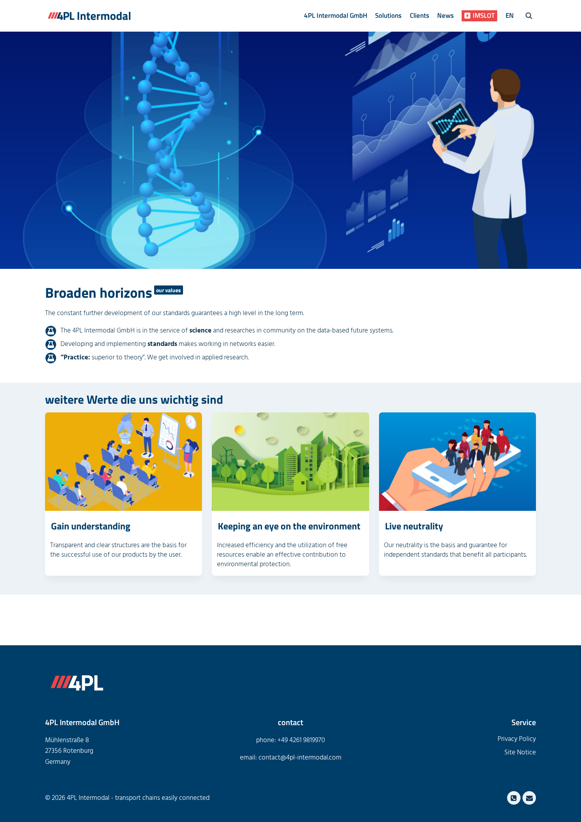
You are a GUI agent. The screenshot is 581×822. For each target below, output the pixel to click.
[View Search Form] (529, 16)
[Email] (529, 798)
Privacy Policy (517, 739)
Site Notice (520, 752)
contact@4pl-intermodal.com (299, 757)
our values (168, 290)
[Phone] (514, 798)
